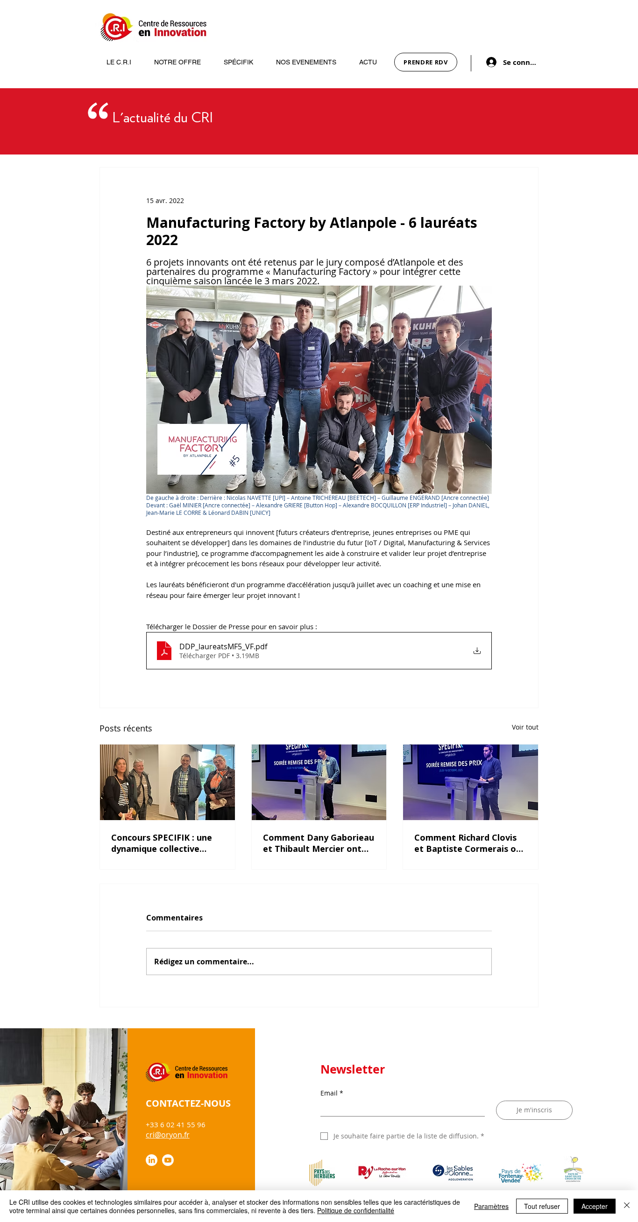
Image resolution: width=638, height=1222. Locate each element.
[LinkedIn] (151, 1160)
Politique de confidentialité (355, 1210)
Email (331, 1093)
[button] (114, 62)
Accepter (594, 1206)
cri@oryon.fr (168, 1135)
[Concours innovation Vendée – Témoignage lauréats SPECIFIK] (319, 782)
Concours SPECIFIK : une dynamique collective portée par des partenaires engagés (161, 843)
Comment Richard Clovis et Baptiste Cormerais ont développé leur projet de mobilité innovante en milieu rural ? (469, 843)
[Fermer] (626, 1206)
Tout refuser (542, 1206)
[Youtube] (168, 1160)
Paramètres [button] (491, 1206)
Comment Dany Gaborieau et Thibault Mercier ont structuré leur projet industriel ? (318, 843)
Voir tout (525, 727)
